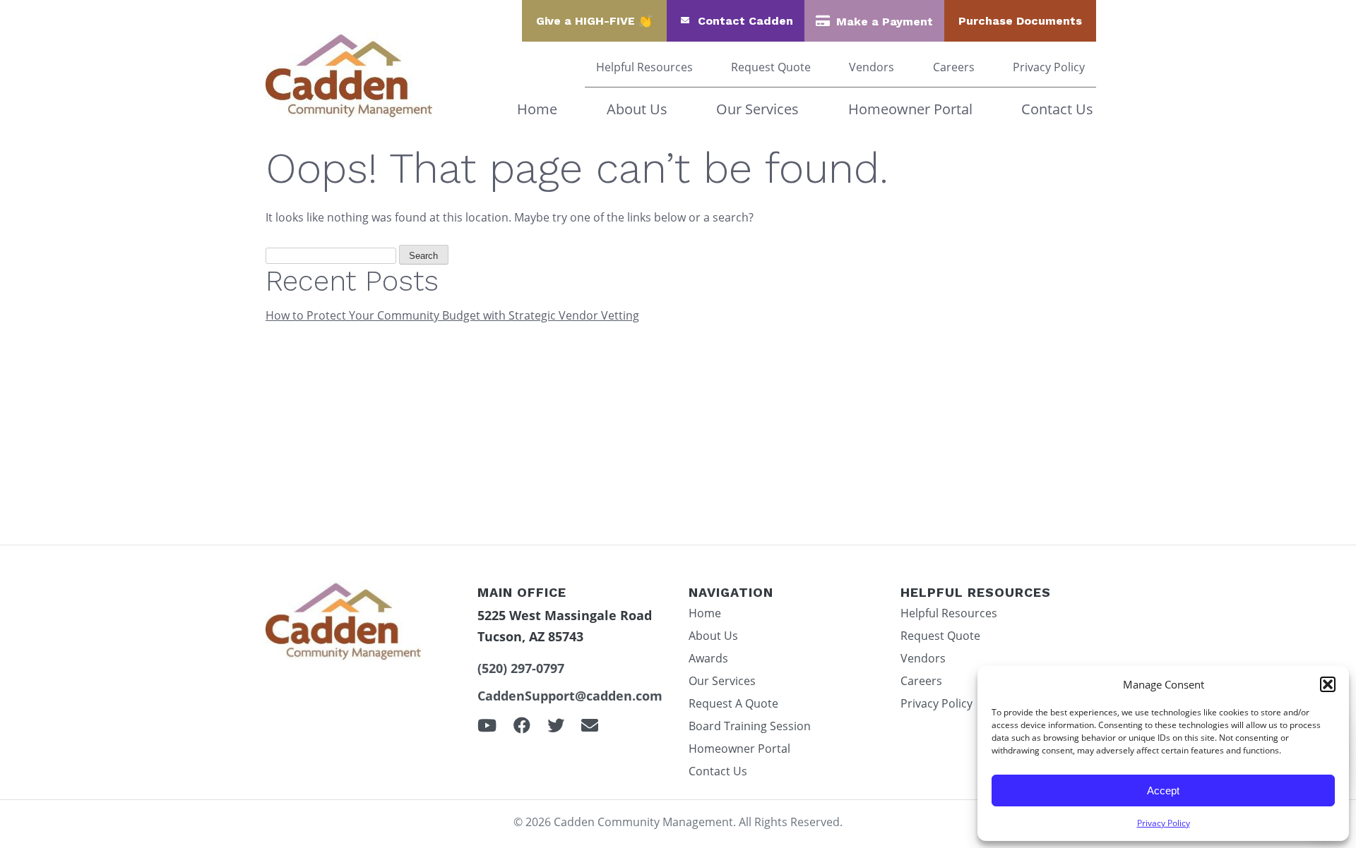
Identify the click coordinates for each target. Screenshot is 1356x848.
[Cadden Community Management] (349, 114)
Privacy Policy (1163, 823)
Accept (1163, 790)
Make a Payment (884, 21)
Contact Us (1057, 109)
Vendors (871, 67)
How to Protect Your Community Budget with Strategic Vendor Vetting (452, 315)
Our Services (757, 109)
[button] (1328, 684)
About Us (637, 109)
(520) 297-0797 (520, 668)
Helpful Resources (644, 67)
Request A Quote (733, 703)
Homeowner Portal (910, 109)
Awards (708, 658)
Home (537, 109)
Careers (954, 67)
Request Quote (771, 67)
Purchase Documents (1020, 21)
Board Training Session (750, 726)
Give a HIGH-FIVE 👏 (594, 21)
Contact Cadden (745, 21)
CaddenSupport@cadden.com (569, 695)
